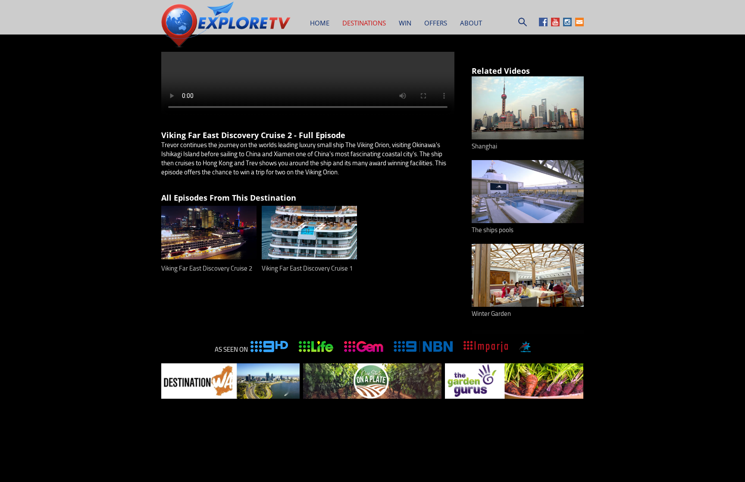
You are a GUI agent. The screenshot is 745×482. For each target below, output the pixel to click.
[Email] (579, 24)
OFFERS (435, 23)
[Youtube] (556, 24)
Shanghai (484, 146)
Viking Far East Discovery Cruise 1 (307, 268)
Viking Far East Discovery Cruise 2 (206, 268)
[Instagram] (568, 24)
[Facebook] (544, 24)
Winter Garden (491, 314)
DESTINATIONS (364, 23)
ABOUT (471, 23)
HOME (319, 23)
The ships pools (492, 230)
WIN (405, 23)
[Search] (522, 24)
